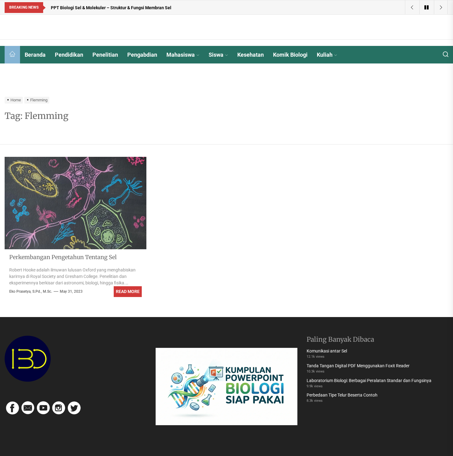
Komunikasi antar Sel (327, 350)
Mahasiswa (180, 54)
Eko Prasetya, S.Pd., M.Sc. (30, 291)
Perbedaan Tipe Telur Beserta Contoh (342, 395)
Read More (128, 291)
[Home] (12, 54)
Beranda (35, 54)
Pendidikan (69, 54)
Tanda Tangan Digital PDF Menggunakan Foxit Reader (358, 365)
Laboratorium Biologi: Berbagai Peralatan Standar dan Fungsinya (369, 380)
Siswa (216, 54)
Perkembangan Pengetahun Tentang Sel (63, 257)
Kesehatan (250, 54)
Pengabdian (142, 54)
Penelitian (105, 54)
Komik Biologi (290, 54)
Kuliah (325, 54)
